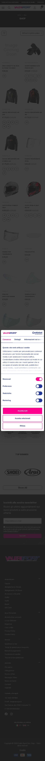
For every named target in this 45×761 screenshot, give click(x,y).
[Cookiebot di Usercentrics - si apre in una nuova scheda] (32, 333)
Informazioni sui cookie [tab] (33, 339)
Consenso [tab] (7, 339)
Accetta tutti (22, 411)
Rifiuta (22, 426)
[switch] (39, 386)
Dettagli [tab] (17, 339)
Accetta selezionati (22, 418)
